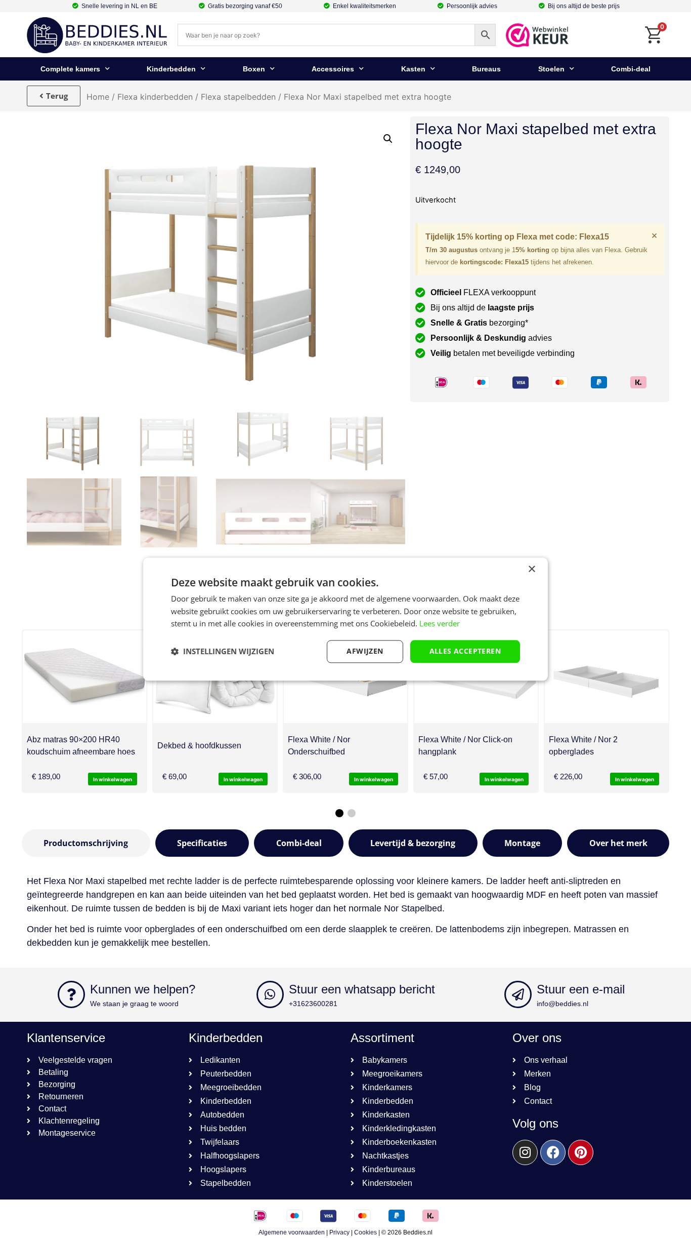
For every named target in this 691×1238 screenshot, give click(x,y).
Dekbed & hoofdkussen (199, 745)
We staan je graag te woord (134, 1004)
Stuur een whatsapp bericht (362, 989)
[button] (388, 139)
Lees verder (439, 624)
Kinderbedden (171, 69)
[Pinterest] (580, 1152)
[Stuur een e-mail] (518, 994)
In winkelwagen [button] (112, 779)
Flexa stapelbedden (238, 97)
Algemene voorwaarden (291, 1232)
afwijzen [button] (365, 651)
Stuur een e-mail (581, 989)
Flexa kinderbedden (155, 97)
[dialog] (345, 619)
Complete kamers (70, 69)
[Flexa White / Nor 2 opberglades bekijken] (606, 676)
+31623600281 (313, 1004)
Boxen (254, 69)
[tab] (86, 843)
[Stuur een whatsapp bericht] (270, 994)
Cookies (365, 1232)
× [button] (531, 569)
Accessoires (333, 69)
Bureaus (486, 69)
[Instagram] (525, 1152)
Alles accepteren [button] (465, 651)
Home (98, 97)
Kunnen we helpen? (142, 989)
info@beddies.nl (562, 1004)
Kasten (413, 69)
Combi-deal (631, 69)
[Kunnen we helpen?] (71, 994)
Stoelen (551, 69)
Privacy (339, 1232)
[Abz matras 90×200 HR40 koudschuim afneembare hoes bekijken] (84, 676)
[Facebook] (553, 1152)
